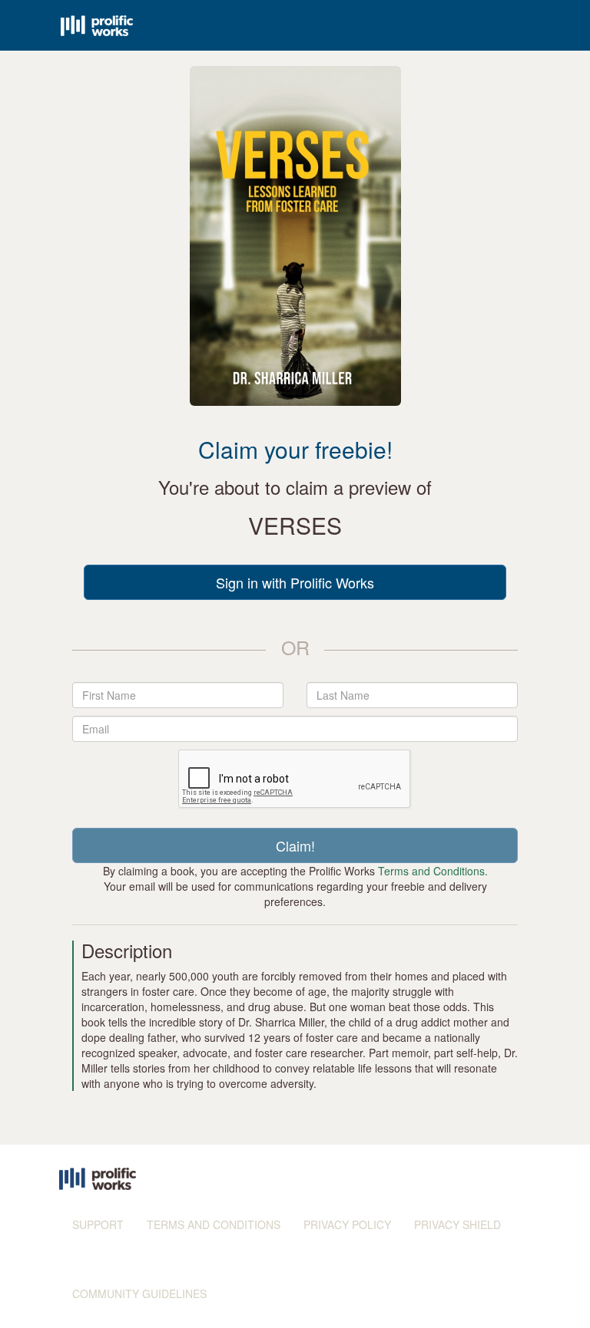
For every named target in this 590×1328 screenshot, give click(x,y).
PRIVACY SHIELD (457, 1224)
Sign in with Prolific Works (295, 582)
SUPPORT (98, 1224)
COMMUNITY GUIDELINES (139, 1293)
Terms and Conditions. (433, 870)
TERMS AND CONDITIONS (213, 1224)
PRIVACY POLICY (347, 1224)
